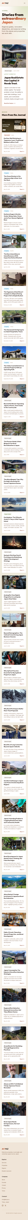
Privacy (4, 1188)
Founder (4, 1182)
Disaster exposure (6, 1171)
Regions (4, 1168)
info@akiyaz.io (5, 1199)
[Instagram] (2, 1205)
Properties (4, 1165)
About (3, 1179)
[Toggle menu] (24, 3)
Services (4, 1162)
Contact (4, 1185)
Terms (3, 1190)
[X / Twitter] (5, 1205)
